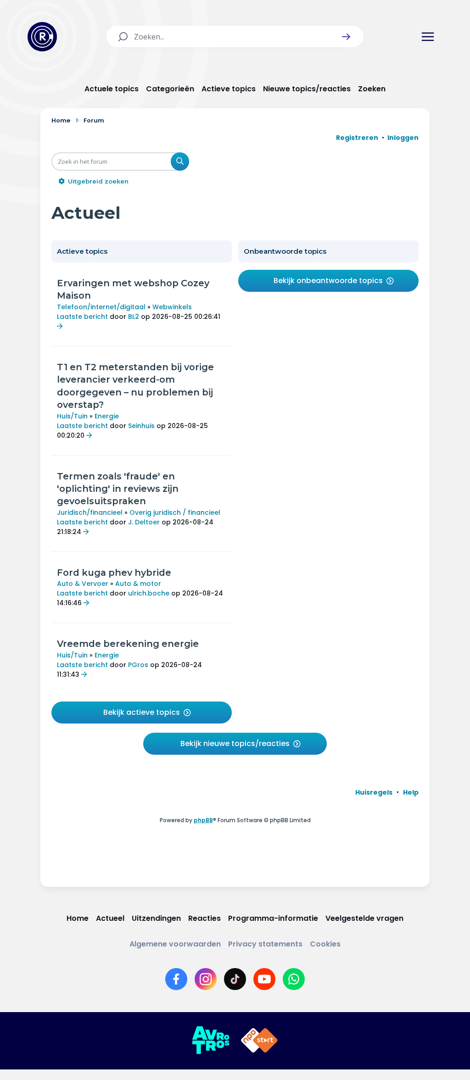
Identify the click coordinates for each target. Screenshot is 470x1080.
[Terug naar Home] (42, 36)
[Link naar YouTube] (264, 979)
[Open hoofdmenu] (427, 36)
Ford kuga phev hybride (114, 572)
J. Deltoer (144, 522)
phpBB (203, 820)
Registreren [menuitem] (357, 137)
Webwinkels (172, 307)
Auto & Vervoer (82, 583)
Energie (107, 416)
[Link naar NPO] (259, 1040)
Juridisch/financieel (90, 512)
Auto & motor (138, 583)
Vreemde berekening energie (128, 643)
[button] (346, 36)
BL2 (133, 316)
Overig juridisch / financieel (174, 512)
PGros (138, 664)
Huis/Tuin (72, 416)
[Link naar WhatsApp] (294, 979)
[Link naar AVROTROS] (210, 1040)
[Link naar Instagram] (206, 979)
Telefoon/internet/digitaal (101, 307)
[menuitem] (373, 792)
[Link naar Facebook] (176, 979)
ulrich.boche (148, 593)
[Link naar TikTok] (235, 979)
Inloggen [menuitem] (403, 137)
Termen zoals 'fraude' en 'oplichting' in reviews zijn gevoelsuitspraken (118, 489)
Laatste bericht (82, 316)
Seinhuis (141, 425)
